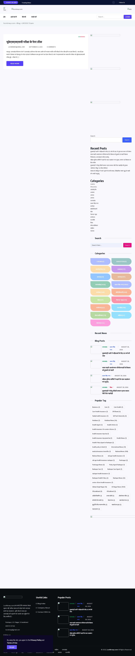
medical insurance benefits (101, 451)
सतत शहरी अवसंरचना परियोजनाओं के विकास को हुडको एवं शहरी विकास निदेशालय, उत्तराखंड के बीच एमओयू (109, 155)
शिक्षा (91, 223)
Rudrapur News (119, 478)
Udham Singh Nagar (99, 487)
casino (92, 184)
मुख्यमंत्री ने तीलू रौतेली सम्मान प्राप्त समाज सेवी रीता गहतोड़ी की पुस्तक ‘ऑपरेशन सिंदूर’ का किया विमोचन (109, 166)
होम (4, 17)
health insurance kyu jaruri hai (102, 438)
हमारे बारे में (14, 17)
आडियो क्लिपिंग (97, 496)
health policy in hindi (99, 447)
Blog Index (41, 604)
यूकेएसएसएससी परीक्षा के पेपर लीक (24, 42)
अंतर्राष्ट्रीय (93, 190)
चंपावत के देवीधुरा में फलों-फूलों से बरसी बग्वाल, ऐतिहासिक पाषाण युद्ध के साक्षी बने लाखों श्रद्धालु (110, 172)
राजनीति (92, 220)
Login (127, 17)
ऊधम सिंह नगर (94, 203)
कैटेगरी (24, 17)
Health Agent (97, 425)
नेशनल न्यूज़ (93, 214)
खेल (91, 212)
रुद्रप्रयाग (96, 509)
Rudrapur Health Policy (100, 478)
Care (107, 407)
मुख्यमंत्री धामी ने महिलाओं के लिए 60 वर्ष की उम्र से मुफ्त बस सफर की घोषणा (110, 152)
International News (118, 447)
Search (92, 136)
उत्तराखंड (92, 201)
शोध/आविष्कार (94, 225)
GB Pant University (120, 416)
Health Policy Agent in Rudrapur (103, 442)
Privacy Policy (36, 640)
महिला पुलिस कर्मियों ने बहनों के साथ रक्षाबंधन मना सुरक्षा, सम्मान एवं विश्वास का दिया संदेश (110, 161)
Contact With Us (43, 612)
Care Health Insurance (100, 411)
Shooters (93, 187)
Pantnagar (123, 460)
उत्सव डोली (110, 496)
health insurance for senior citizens (104, 429)
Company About (43, 608)
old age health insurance (116, 456)
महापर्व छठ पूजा (116, 504)
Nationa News (97, 456)
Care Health (118, 407)
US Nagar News (118, 487)
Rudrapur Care (97, 469)
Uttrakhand (111, 491)
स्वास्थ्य (92, 231)
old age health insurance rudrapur (103, 460)
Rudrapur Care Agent (114, 469)
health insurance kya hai (100, 434)
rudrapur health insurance (101, 473)
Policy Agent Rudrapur (117, 465)
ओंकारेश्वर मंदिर (124, 496)
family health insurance (100, 416)
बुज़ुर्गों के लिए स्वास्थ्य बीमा (99, 504)
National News (121, 451)
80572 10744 (10, 626)
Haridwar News (111, 420)
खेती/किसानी (93, 209)
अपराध (92, 195)
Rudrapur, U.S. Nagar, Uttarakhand (16, 622)
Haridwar (96, 420)
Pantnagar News (98, 465)
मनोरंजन (92, 217)
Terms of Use (12, 643)
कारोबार (92, 206)
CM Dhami (116, 411)
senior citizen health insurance (102, 482)
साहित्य (92, 228)
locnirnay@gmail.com (16, 47)
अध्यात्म (92, 192)
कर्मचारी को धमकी (97, 500)
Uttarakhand (97, 491)
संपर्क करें (34, 17)
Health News (122, 438)
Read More (14, 64)
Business (96, 407)
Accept (11, 647)
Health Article (112, 425)
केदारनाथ (111, 500)
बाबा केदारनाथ (124, 500)
